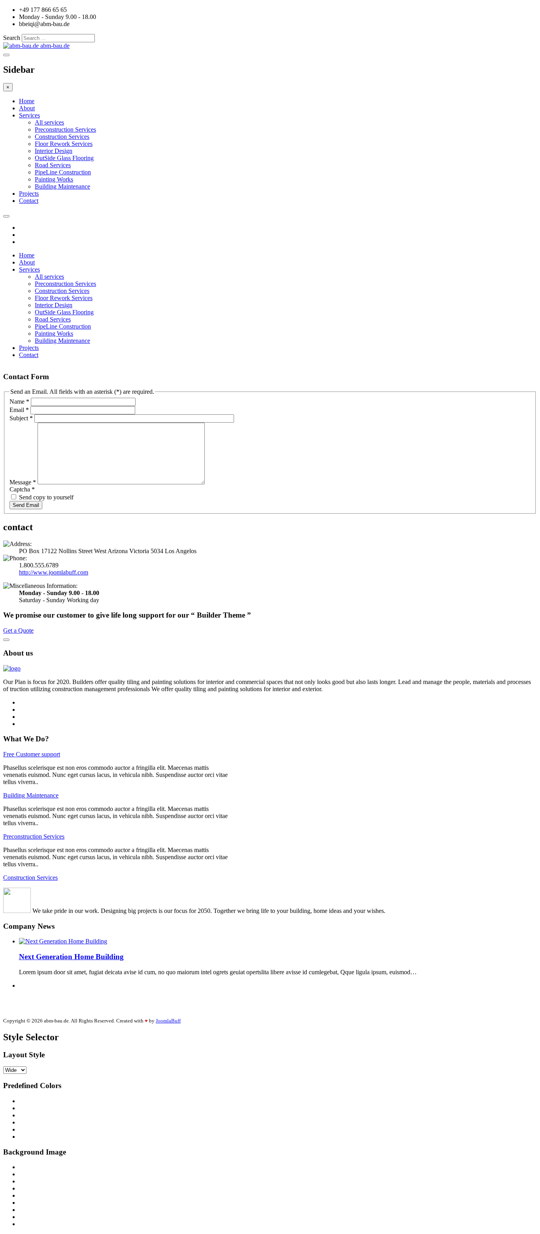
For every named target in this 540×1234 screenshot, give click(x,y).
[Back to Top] (6, 640)
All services (49, 122)
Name (19, 401)
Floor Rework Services (64, 143)
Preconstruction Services (65, 129)
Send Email (26, 505)
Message (22, 482)
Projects (29, 193)
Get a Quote (18, 630)
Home (26, 101)
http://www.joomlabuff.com (53, 572)
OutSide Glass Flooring (64, 158)
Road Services (53, 165)
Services (29, 115)
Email (19, 409)
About (27, 108)
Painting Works (54, 179)
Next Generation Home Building (71, 956)
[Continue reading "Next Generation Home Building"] (63, 941)
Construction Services (62, 136)
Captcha (22, 489)
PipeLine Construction (63, 172)
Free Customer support (31, 754)
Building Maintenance (62, 186)
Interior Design (53, 150)
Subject (21, 418)
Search (11, 37)
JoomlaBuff (168, 1021)
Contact (28, 200)
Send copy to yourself (46, 497)
